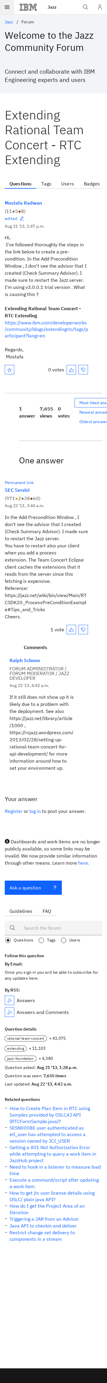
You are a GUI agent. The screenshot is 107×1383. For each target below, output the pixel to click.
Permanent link (19, 482)
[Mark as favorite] (9, 369)
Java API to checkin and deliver (43, 1226)
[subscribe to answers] (9, 1000)
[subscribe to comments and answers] (9, 1012)
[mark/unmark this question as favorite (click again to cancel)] (9, 369)
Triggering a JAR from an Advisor (44, 1219)
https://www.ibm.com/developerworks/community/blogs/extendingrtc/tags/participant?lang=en (46, 329)
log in (35, 811)
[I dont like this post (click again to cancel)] (83, 369)
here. (83, 863)
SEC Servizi (17, 490)
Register (14, 811)
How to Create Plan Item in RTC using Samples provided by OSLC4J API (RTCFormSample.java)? (50, 1114)
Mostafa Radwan (23, 203)
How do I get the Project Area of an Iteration (47, 1209)
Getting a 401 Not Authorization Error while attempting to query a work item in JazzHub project (53, 1153)
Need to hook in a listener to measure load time (55, 1170)
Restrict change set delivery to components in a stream (42, 1236)
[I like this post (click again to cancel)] (71, 369)
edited (11, 218)
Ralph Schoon (25, 660)
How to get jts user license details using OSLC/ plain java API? (52, 1196)
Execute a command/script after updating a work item (54, 1183)
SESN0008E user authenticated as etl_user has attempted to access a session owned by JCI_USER (48, 1134)
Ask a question (25, 888)
